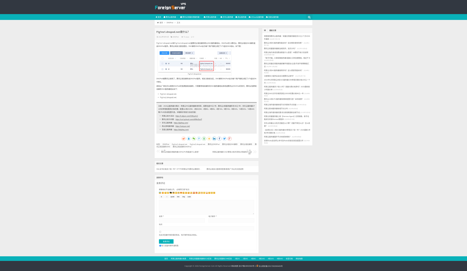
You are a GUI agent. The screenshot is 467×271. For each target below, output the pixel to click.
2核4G (245, 259)
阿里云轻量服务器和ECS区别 (200, 259)
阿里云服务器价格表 (178, 259)
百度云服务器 (273, 17)
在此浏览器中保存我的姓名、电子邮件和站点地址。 (178, 235)
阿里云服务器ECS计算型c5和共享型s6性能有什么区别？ (232, 152)
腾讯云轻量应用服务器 (190, 17)
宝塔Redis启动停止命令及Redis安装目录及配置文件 (283, 141)
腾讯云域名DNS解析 (230, 144)
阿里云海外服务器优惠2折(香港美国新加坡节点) (282, 112)
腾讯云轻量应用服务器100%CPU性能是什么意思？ (180, 151)
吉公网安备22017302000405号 (270, 266)
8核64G (280, 259)
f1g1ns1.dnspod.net (179, 144)
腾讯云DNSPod (214, 144)
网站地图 (299, 259)
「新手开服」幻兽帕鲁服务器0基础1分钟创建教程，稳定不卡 (287, 58)
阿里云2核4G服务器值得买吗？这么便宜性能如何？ (283, 70)
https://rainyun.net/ (182, 126)
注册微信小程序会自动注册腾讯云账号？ (279, 76)
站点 (160, 224)
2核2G (237, 259)
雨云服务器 (241, 17)
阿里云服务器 (211, 17)
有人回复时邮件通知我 (169, 245)
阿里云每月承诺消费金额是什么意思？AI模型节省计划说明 (286, 52)
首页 (159, 17)
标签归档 (289, 259)
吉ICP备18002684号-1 (247, 266)
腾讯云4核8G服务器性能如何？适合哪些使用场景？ (283, 43)
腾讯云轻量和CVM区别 (223, 259)
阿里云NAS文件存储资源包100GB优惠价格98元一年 (284, 93)
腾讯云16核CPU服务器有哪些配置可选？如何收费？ (284, 99)
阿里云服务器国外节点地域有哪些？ (277, 137)
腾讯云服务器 (170, 17)
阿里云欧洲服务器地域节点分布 (276, 108)
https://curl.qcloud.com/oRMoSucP (188, 119)
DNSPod (170, 23)
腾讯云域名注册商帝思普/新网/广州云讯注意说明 (225, 169)
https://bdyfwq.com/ (181, 130)
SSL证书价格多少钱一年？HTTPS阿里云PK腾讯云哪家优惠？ (179, 169)
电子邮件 (212, 216)
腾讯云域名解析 (246, 144)
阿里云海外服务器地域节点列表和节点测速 (280, 105)
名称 (161, 216)
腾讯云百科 (170, 6)
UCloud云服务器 (257, 17)
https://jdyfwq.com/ (181, 123)
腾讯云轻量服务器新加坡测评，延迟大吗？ (280, 48)
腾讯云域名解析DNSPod (182, 147)
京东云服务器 (227, 17)
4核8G (253, 259)
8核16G (262, 259)
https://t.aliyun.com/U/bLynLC (186, 116)
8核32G (271, 259)
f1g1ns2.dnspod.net (197, 144)
